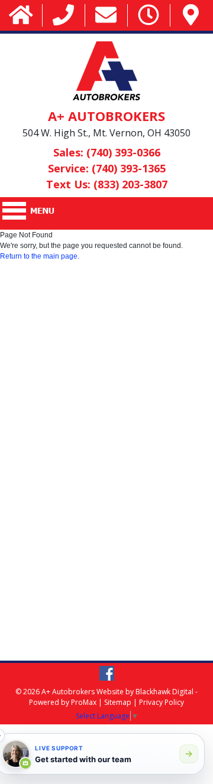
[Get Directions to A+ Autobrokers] (191, 16)
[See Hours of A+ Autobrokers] (148, 16)
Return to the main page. (39, 256)
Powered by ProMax (62, 702)
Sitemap (117, 702)
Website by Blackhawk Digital (144, 692)
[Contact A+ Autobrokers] (106, 16)
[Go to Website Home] (21, 16)
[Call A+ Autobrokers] (63, 16)
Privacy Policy (161, 702)
